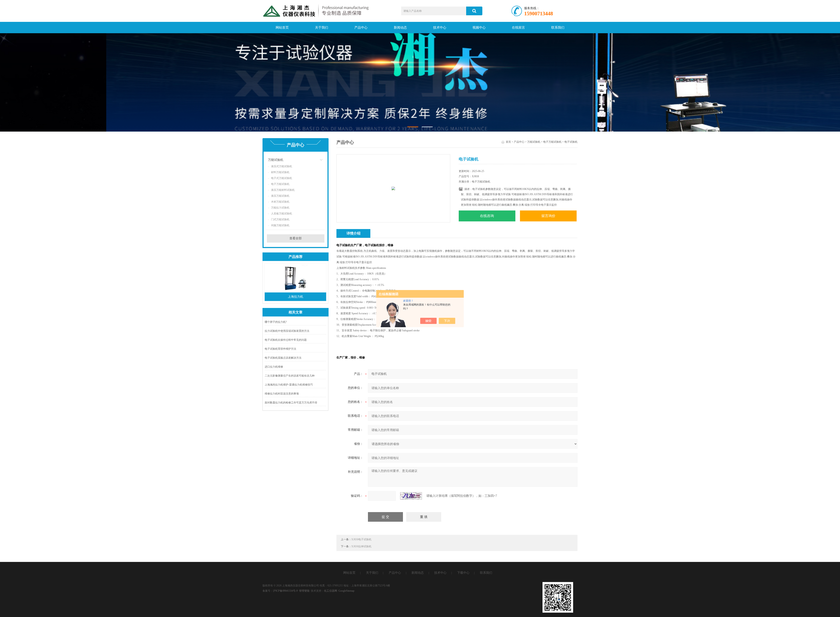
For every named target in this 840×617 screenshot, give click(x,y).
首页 (508, 141)
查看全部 (295, 238)
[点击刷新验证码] (411, 496)
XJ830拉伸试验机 (361, 546)
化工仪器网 (330, 590)
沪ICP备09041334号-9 (285, 590)
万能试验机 (275, 160)
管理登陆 (304, 590)
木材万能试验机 (280, 201)
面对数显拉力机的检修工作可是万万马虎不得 (291, 402)
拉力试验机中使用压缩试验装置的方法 (287, 330)
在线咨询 (487, 216)
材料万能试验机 (280, 172)
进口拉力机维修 (274, 366)
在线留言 (518, 27)
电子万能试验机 (280, 184)
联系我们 (557, 27)
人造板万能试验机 (281, 213)
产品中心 (361, 27)
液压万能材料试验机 (283, 189)
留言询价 (548, 216)
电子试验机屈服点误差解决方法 (283, 357)
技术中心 (439, 27)
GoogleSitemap (346, 590)
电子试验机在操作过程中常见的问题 (286, 339)
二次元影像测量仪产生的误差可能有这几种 (290, 375)
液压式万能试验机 (281, 166)
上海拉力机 (295, 296)
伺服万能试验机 (280, 225)
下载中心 (463, 572)
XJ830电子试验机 (361, 539)
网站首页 (282, 27)
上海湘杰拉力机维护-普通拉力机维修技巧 (289, 384)
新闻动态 (400, 27)
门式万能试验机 (280, 219)
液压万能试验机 (280, 195)
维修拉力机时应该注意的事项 (282, 393)
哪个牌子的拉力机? (276, 321)
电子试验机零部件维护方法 (280, 348)
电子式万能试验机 (281, 178)
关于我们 (321, 27)
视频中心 (479, 27)
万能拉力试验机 (280, 207)
